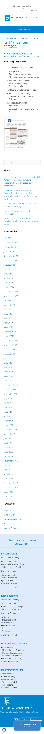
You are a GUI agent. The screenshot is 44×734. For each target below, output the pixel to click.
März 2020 (8, 452)
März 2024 (8, 282)
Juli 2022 (7, 358)
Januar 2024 (9, 287)
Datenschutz (35, 719)
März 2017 (8, 492)
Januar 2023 (9, 336)
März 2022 (8, 376)
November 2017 (11, 487)
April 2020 (8, 447)
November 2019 (11, 460)
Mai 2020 (8, 443)
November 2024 (11, 260)
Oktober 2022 (10, 349)
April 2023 (8, 322)
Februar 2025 (10, 247)
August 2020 (9, 434)
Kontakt (34, 10)
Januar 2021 (9, 425)
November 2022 (11, 345)
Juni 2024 (8, 273)
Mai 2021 (8, 411)
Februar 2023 (10, 331)
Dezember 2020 (11, 429)
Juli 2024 (7, 269)
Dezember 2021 (11, 385)
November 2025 (11, 242)
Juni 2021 (8, 407)
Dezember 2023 (11, 291)
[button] (4, 730)
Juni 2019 (8, 469)
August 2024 (9, 264)
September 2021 (11, 394)
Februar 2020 (10, 456)
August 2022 (9, 354)
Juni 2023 (8, 314)
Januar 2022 (9, 380)
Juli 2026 (7, 238)
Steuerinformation (12, 528)
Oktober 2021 (10, 389)
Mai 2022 (8, 367)
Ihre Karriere (24, 9)
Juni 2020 (8, 438)
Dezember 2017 (11, 483)
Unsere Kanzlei (12, 9)
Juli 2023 (7, 309)
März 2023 (8, 327)
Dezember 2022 (11, 340)
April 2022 (8, 371)
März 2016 (8, 496)
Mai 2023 (8, 318)
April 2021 (8, 416)
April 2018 (8, 474)
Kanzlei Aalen (9, 514)
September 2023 (11, 300)
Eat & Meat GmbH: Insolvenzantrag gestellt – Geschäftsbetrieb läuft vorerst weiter (21, 221)
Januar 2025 (9, 251)
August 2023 (9, 305)
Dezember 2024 (11, 256)
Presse (7, 523)
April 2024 (8, 278)
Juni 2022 (8, 362)
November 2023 (11, 296)
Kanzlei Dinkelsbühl (12, 519)
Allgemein (8, 510)
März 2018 (8, 478)
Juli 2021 (7, 403)
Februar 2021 (10, 420)
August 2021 (9, 398)
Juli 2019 (7, 465)
